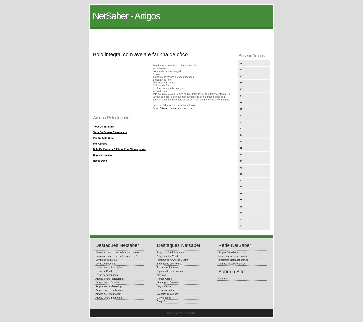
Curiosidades (164, 297)
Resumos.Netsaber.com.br (232, 256)
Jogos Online (164, 286)
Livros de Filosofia (105, 263)
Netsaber (191, 313)
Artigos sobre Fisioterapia (109, 278)
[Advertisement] (181, 37)
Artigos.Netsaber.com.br (231, 252)
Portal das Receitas (167, 267)
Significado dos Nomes (169, 263)
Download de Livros (106, 259)
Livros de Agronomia (106, 275)
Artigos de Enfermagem (108, 293)
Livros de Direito (104, 271)
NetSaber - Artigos (126, 16)
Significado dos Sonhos (170, 271)
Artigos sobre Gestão (107, 282)
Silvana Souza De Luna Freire (176, 108)
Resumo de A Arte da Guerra (172, 259)
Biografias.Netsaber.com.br (233, 259)
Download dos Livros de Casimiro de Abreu (118, 256)
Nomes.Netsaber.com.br (231, 263)
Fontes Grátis (164, 278)
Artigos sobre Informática (171, 252)
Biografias (162, 301)
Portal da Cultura (166, 290)
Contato (222, 278)
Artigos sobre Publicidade (109, 290)
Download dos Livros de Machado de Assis (119, 252)
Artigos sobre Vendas (168, 256)
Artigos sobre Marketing (108, 286)
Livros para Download (168, 282)
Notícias (161, 275)
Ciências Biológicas (167, 293)
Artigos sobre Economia (108, 297)
